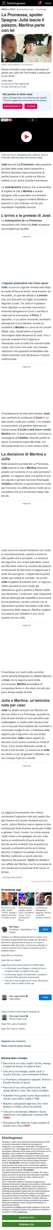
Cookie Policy (22, 1212)
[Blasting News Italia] (16, 3)
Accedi (48, 3)
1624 (23, 1149)
